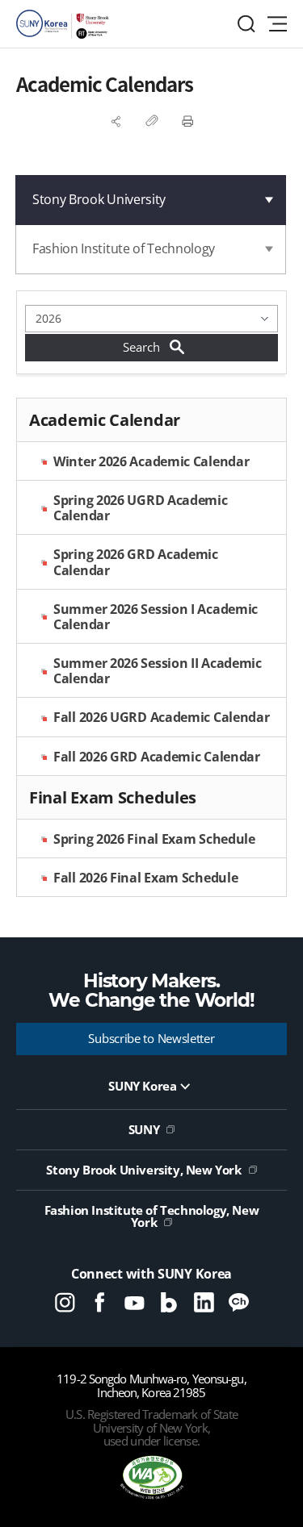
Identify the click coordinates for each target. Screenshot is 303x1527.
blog (169, 1302)
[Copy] (151, 121)
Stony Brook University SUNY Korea (64, 24)
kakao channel (239, 1302)
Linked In (204, 1302)
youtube (134, 1302)
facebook (100, 1302)
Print (187, 121)
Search (246, 24)
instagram (65, 1302)
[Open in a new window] (152, 1479)
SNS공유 (116, 121)
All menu (277, 23)
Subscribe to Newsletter (151, 1038)
